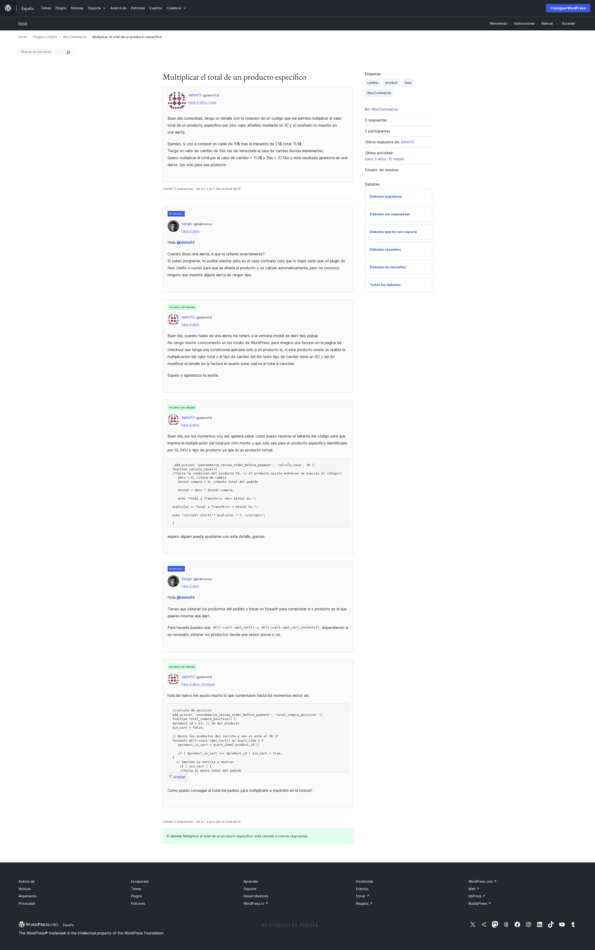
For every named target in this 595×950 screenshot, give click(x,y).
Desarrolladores (256, 896)
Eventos (362, 889)
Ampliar (179, 777)
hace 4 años (190, 231)
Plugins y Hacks (45, 37)
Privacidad (27, 903)
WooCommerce (75, 37)
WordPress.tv (256, 903)
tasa (408, 83)
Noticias (25, 889)
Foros (23, 23)
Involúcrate (364, 881)
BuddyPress (480, 903)
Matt (474, 889)
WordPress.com (483, 881)
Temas (136, 889)
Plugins (136, 896)
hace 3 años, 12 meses (198, 684)
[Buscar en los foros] (68, 52)
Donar (362, 896)
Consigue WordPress (568, 8)
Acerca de (27, 881)
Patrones (138, 903)
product (391, 83)
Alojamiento (27, 896)
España (68, 925)
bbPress (477, 896)
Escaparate (140, 881)
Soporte (250, 889)
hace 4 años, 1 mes (202, 102)
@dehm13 (186, 242)
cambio (372, 83)
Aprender (251, 881)
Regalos (364, 903)
